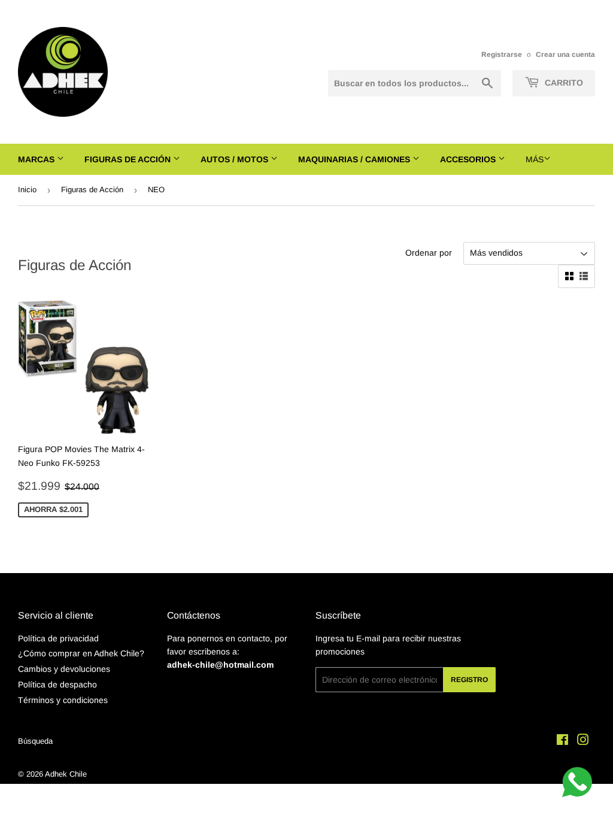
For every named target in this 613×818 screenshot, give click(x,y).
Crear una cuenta (565, 54)
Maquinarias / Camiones (355, 159)
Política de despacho (57, 684)
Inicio (27, 189)
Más (535, 159)
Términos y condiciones (63, 700)
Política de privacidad (58, 638)
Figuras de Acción (128, 159)
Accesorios (469, 159)
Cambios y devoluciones (64, 669)
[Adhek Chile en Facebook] (562, 741)
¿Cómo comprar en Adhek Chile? (81, 653)
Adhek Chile (66, 773)
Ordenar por (428, 252)
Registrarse (501, 54)
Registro (469, 679)
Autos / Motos (236, 159)
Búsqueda (35, 741)
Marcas (37, 159)
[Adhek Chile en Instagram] (583, 741)
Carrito (562, 82)
